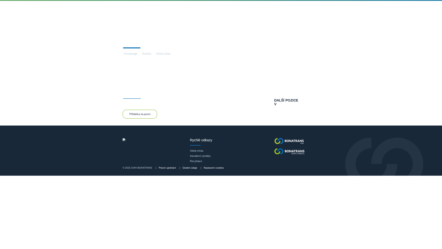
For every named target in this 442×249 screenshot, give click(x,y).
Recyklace (196, 161)
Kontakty (242, 8)
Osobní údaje (189, 167)
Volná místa (163, 53)
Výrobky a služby (112, 8)
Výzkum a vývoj (169, 8)
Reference (141, 8)
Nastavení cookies (214, 167)
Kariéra (222, 8)
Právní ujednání (167, 167)
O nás (85, 8)
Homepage (130, 53)
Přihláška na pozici (140, 114)
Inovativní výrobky (200, 155)
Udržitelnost (198, 8)
